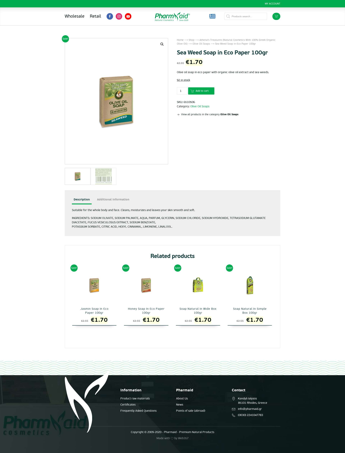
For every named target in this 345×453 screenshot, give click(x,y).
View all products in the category (209, 114)
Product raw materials (135, 398)
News (179, 404)
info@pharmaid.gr (250, 409)
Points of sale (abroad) (190, 411)
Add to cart (202, 90)
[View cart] (276, 16)
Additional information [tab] (113, 199)
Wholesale (74, 16)
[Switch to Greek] (212, 16)
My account (272, 3)
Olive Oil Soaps (201, 43)
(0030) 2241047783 (250, 415)
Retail (95, 16)
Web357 (183, 438)
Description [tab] (82, 199)
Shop (191, 40)
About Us (182, 398)
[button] (162, 44)
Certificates (127, 404)
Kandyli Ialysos (247, 398)
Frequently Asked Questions (138, 411)
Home (180, 40)
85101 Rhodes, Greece (252, 403)
